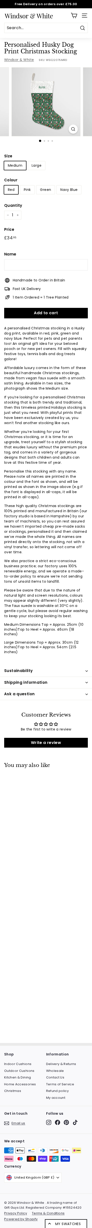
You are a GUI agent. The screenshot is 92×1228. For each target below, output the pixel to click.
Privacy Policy (15, 1213)
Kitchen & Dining (17, 1077)
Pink (27, 189)
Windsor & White (19, 59)
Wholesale (55, 1070)
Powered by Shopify (21, 1219)
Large (36, 165)
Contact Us (55, 1077)
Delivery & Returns (61, 1064)
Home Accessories (20, 1084)
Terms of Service (60, 1084)
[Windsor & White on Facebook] (57, 1122)
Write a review (46, 742)
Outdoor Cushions (19, 1070)
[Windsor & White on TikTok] (75, 1122)
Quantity (13, 205)
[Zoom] (73, 129)
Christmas (12, 1091)
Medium (15, 165)
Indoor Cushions (17, 1064)
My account (56, 1097)
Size (8, 156)
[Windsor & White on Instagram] (48, 1122)
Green (45, 189)
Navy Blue (69, 189)
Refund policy (57, 1091)
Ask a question (19, 693)
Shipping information (26, 682)
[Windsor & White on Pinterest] (66, 1122)
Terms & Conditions (48, 1213)
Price (9, 229)
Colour (10, 180)
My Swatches (68, 1223)
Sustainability (18, 670)
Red (11, 189)
